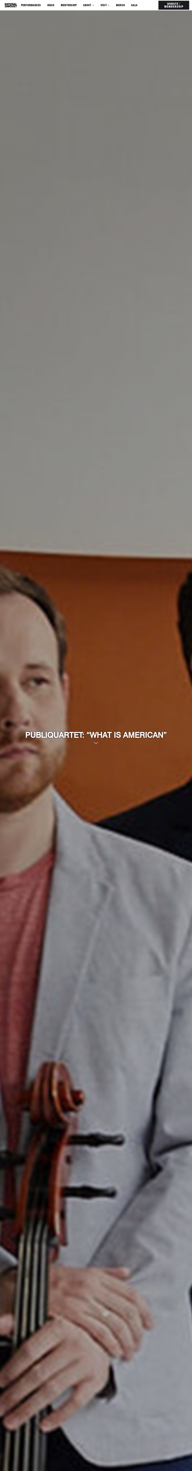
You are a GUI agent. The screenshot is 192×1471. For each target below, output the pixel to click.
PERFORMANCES (31, 5)
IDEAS (50, 5)
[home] (11, 5)
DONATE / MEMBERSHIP (173, 5)
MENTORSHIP (69, 5)
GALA (134, 5)
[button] (88, 5)
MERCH (120, 5)
